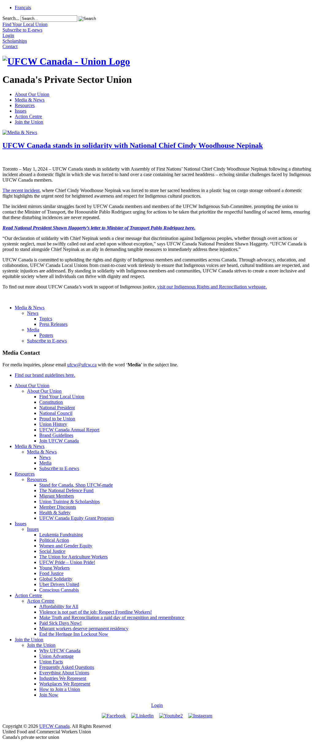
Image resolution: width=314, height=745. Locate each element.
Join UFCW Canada (59, 440)
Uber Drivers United (59, 584)
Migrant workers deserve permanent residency (83, 628)
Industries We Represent (62, 678)
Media (33, 329)
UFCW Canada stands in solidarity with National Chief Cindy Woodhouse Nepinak (132, 145)
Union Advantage (56, 656)
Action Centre (28, 116)
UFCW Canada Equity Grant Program (76, 518)
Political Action (54, 540)
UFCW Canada (54, 726)
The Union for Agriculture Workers (73, 556)
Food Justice (51, 573)
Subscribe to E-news (47, 340)
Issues (20, 111)
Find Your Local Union (61, 396)
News (32, 313)
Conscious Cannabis (59, 590)
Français (23, 7)
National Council (55, 413)
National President (57, 407)
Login (157, 705)
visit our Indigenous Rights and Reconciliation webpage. (212, 286)
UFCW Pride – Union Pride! (67, 562)
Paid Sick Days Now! (60, 623)
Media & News (29, 99)
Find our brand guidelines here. (45, 375)
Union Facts (51, 661)
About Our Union (32, 94)
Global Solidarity (55, 578)
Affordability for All (58, 606)
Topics (45, 318)
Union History (53, 424)
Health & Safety (55, 512)
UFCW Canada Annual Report (69, 429)
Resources (25, 105)
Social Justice (52, 551)
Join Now (48, 694)
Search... (10, 18)
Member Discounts (57, 507)
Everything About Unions (64, 672)
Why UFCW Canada (59, 650)
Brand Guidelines (56, 435)
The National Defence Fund (66, 490)
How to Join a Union (59, 689)
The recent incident (21, 190)
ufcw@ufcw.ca (82, 364)
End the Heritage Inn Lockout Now (73, 634)
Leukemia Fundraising (61, 534)
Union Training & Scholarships (69, 501)
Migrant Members (56, 496)
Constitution (51, 402)
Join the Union (29, 122)
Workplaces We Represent (64, 683)
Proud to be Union (57, 418)
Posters (46, 335)
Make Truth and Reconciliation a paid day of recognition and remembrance (111, 617)
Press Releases (53, 324)
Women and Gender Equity (65, 545)
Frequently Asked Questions (66, 667)
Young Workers (54, 567)
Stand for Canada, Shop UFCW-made (76, 485)
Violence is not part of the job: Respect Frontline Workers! (95, 612)
